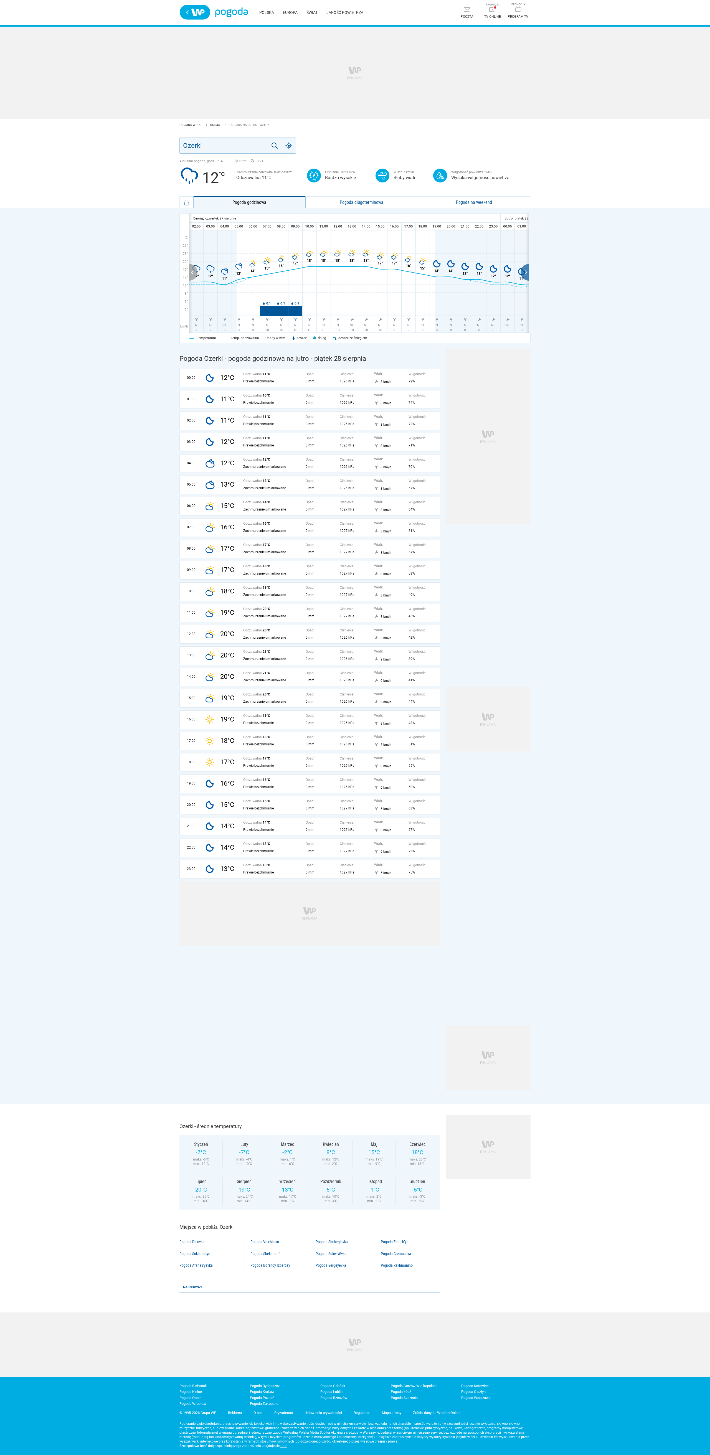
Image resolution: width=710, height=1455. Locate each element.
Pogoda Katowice (475, 1386)
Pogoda (231, 12)
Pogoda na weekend (474, 202)
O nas (258, 1413)
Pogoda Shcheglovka (332, 1241)
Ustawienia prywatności (323, 1413)
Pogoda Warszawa (476, 1398)
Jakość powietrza (344, 12)
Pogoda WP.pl (190, 125)
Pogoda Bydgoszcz (265, 1386)
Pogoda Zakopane (264, 1403)
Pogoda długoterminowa (361, 202)
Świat (312, 12)
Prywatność (283, 1413)
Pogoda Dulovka (191, 1241)
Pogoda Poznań (262, 1398)
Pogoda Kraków (262, 1392)
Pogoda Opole (190, 1398)
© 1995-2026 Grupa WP (197, 1413)
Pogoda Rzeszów (333, 1398)
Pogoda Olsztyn (473, 1392)
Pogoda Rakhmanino (397, 1265)
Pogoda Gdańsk (332, 1386)
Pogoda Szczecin (404, 1398)
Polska (266, 12)
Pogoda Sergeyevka (331, 1265)
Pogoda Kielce (190, 1392)
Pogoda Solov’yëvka (331, 1253)
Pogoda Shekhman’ (265, 1253)
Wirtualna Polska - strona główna (195, 12)
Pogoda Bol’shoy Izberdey (270, 1265)
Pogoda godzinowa (249, 202)
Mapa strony (391, 1413)
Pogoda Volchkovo (264, 1241)
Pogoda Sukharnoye (194, 1253)
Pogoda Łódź (401, 1392)
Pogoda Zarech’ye (395, 1241)
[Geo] (289, 146)
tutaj (283, 1446)
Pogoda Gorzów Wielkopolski (414, 1386)
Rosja (215, 125)
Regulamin (362, 1413)
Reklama (235, 1413)
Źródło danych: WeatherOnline (436, 1413)
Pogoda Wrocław (192, 1403)
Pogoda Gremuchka (396, 1253)
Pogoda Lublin (331, 1392)
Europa (290, 12)
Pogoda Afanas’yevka (196, 1265)
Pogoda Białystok (193, 1386)
